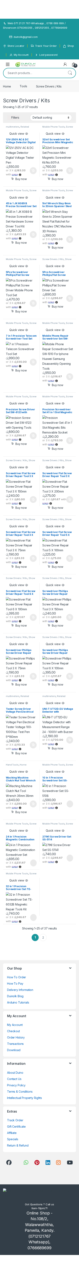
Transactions (15, 1043)
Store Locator (15, 45)
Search (70, 73)
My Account (21, 54)
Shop (70, 45)
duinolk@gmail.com (26, 36)
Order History (16, 1037)
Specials (12, 1139)
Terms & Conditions (19, 1091)
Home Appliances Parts (16, 766)
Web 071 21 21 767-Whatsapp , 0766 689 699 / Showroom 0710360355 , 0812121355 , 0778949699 (35, 25)
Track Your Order (46, 45)
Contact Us (14, 1079)
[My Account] (65, 64)
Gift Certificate (16, 1126)
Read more (69, 803)
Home (7, 86)
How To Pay (15, 983)
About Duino (15, 1072)
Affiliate (12, 1133)
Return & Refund (18, 1145)
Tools (23, 86)
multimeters (12, 126)
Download (13, 1050)
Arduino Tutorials (18, 1002)
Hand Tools (12, 764)
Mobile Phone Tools (53, 126)
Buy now (21, 179)
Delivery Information (20, 990)
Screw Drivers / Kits (53, 259)
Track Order (15, 1120)
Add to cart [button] (33, 170)
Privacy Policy (16, 1085)
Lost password (48, 54)
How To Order (16, 977)
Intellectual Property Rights (24, 1098)
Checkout (13, 1031)
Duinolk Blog (15, 996)
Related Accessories (17, 128)
